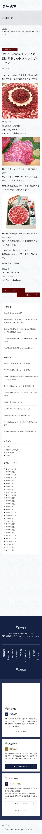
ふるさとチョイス (21, 811)
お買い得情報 (10, 453)
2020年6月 (9, 484)
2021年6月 (9, 472)
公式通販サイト (21, 767)
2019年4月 (9, 504)
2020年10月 (10, 478)
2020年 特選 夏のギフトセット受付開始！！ (18, 416)
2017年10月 (10, 542)
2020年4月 (9, 487)
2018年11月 (10, 513)
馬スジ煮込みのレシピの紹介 (13, 313)
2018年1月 (9, 533)
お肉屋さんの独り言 (10, 50)
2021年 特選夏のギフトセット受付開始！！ (18, 370)
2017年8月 (9, 548)
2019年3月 (9, 507)
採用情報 (4, 653)
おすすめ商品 (29, 655)
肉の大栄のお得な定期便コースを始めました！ (18, 348)
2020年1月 (9, 490)
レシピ (8, 456)
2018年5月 (9, 527)
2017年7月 (9, 550)
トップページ (38, 655)
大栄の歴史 (12, 654)
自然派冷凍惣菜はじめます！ (13, 403)
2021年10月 (10, 469)
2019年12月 (10, 493)
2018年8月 (9, 519)
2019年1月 (9, 510)
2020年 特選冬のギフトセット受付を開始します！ (20, 386)
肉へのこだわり (25, 656)
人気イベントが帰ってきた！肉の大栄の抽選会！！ (20, 432)
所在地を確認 (21, 732)
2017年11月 (10, 539)
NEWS (8, 447)
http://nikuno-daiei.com (11, 281)
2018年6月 (9, 524)
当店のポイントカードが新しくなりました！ (18, 409)
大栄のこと (16, 654)
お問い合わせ (8, 655)
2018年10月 (10, 516)
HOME (4, 29)
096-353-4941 (11, 636)
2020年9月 (9, 481)
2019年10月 (10, 495)
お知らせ (33, 653)
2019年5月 (9, 501)
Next (28, 295)
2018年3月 (9, 530)
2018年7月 (9, 521)
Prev (14, 290)
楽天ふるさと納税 (21, 804)
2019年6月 (9, 498)
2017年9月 (9, 545)
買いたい (21, 653)
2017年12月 (10, 536)
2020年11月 (10, 475)
